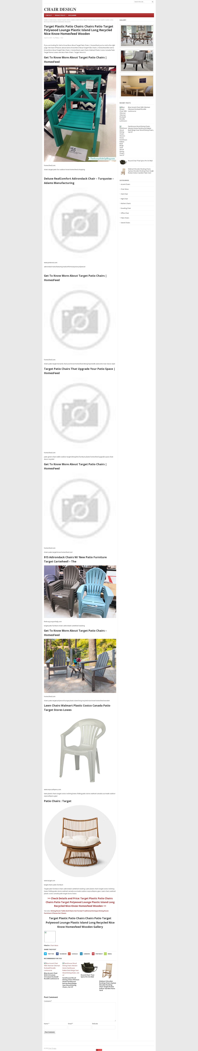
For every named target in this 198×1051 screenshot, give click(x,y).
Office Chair (125, 213)
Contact (48, 15)
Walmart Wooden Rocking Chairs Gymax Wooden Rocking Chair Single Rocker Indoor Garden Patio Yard (141, 171)
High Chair (124, 199)
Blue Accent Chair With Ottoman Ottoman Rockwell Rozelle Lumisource (139, 109)
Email (110, 954)
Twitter (51, 954)
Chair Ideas (52, 20)
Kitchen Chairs (126, 203)
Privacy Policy (60, 15)
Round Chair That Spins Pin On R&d (140, 161)
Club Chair (124, 194)
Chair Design (52, 1048)
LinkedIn (87, 954)
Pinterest (99, 954)
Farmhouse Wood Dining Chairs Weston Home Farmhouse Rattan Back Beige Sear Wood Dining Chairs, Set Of (141, 129)
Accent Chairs (125, 184)
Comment (48, 1001)
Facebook (63, 954)
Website (95, 1024)
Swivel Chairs (125, 223)
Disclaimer (72, 15)
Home (46, 20)
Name (46, 1024)
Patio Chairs (125, 218)
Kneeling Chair (126, 208)
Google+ (75, 954)
